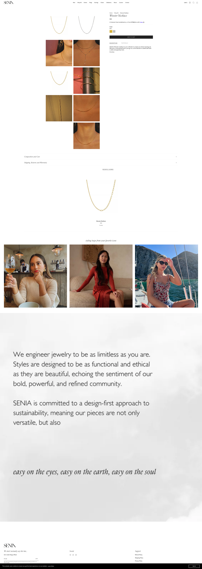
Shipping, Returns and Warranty (35, 162)
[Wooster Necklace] (101, 196)
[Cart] (197, 2)
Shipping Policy (139, 558)
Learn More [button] (51, 566)
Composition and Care (32, 157)
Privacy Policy (28, 561)
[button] (109, 2)
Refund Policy (138, 555)
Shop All (116, 13)
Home (111, 13)
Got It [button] (194, 566)
